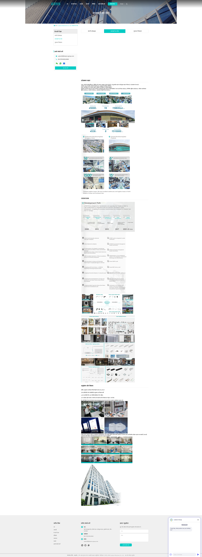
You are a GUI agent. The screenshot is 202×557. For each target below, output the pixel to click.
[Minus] (198, 520)
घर (67, 4)
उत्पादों (81, 4)
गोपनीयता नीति (70, 555)
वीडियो (93, 4)
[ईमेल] (64, 63)
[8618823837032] (89, 545)
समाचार (55, 538)
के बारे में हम (74, 4)
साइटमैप (75, 555)
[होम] (56, 4)
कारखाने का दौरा (115, 31)
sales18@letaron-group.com (66, 56)
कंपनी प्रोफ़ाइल (92, 31)
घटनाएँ (87, 4)
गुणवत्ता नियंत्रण (138, 31)
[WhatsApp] (60, 63)
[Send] (198, 554)
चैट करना (112, 4)
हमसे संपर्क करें (101, 4)
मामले (55, 541)
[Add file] (171, 554)
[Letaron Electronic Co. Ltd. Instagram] (85, 545)
